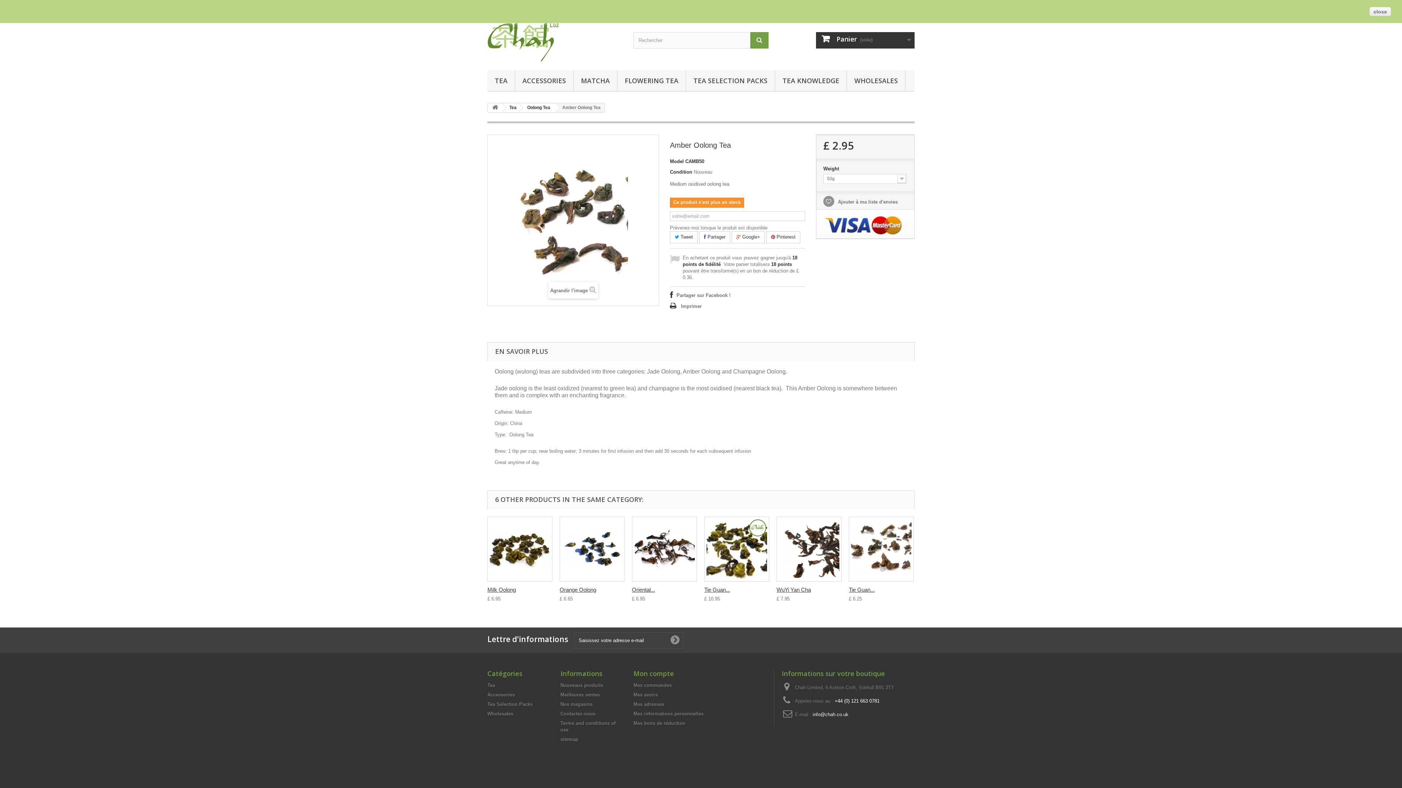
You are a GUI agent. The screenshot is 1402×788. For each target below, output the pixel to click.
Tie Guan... (717, 590)
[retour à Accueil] (495, 107)
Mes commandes (652, 685)
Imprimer (691, 306)
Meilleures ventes (580, 695)
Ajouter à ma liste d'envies (867, 202)
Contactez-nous (577, 713)
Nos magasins (576, 704)
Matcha (595, 80)
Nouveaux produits (581, 685)
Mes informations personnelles (668, 713)
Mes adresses (648, 704)
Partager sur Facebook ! (704, 295)
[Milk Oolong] (519, 549)
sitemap (569, 739)
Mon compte (653, 673)
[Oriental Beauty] (664, 549)
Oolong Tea (538, 107)
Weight (831, 168)
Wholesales (876, 80)
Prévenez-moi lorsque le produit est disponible (718, 228)
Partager (715, 237)
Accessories (544, 80)
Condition (681, 172)
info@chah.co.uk (831, 714)
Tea (501, 80)
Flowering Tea (651, 80)
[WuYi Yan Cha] (809, 549)
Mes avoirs (645, 695)
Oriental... (643, 590)
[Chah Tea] (555, 40)
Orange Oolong (578, 590)
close (1380, 12)
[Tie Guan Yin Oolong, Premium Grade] (736, 549)
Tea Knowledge (810, 80)
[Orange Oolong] (592, 549)
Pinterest (785, 237)
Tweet (686, 237)
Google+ (750, 237)
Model (677, 161)
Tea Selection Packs (730, 80)
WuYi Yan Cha (794, 590)
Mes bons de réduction (659, 723)
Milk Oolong (501, 590)
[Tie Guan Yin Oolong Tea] (881, 549)
